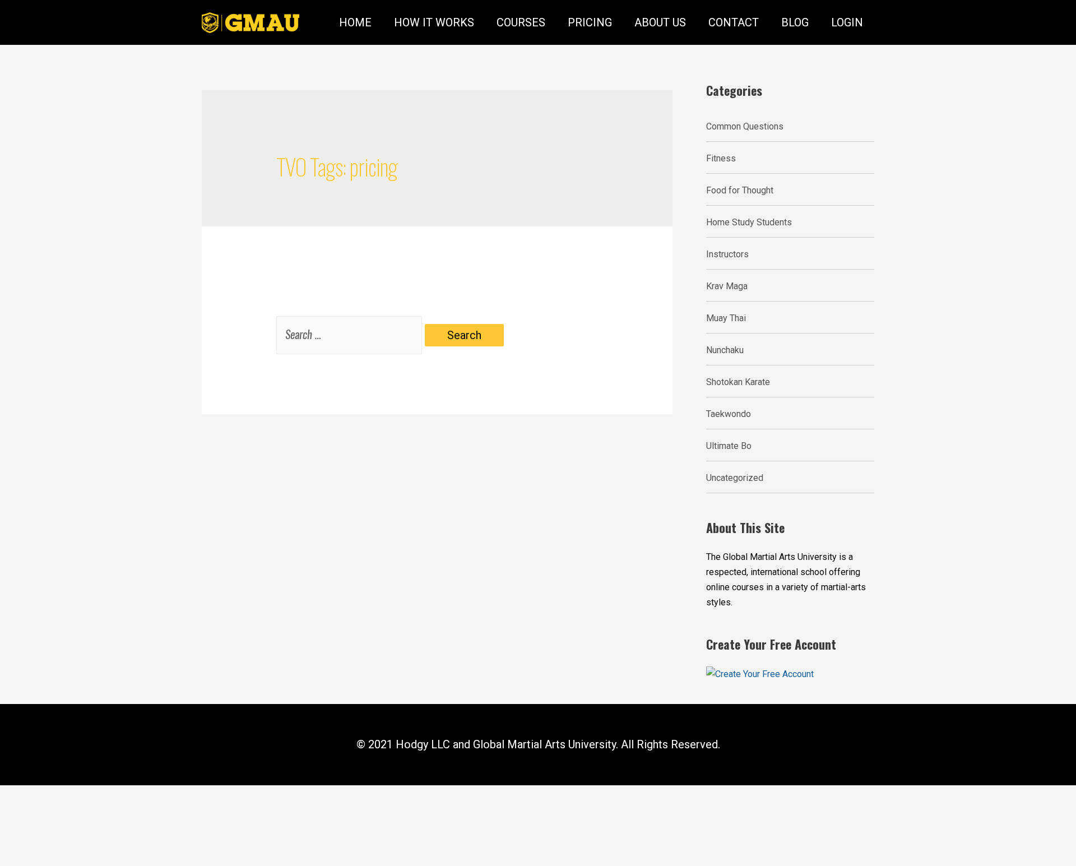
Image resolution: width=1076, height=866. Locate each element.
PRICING (590, 22)
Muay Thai (726, 318)
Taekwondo (728, 414)
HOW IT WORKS (434, 22)
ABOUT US (660, 22)
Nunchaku (725, 350)
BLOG (795, 22)
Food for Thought (739, 190)
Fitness (721, 158)
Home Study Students (749, 222)
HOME (355, 22)
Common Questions (744, 126)
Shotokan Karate (738, 382)
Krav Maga (727, 286)
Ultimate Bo (729, 446)
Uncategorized (734, 478)
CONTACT (733, 22)
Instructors (727, 254)
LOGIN (847, 22)
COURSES (521, 22)
